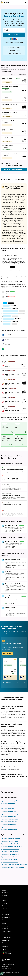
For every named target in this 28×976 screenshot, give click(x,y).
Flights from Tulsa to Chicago (9, 811)
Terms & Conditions (6, 968)
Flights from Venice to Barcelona (9, 854)
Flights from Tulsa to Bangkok (9, 801)
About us (4, 906)
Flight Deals (5, 893)
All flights (4, 903)
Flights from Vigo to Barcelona (9, 859)
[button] (14, 74)
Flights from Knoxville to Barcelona (10, 844)
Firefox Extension (6, 943)
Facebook (6, 914)
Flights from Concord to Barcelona (10, 838)
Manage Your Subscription (8, 964)
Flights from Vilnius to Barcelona (9, 862)
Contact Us (5, 928)
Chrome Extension (6, 937)
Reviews (4, 900)
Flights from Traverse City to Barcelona (11, 846)
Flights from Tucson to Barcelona (10, 849)
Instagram (7, 917)
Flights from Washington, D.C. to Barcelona (12, 867)
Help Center (5, 926)
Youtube (6, 920)
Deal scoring (5, 908)
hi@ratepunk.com (6, 931)
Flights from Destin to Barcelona (9, 841)
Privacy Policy (5, 966)
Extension (4, 895)
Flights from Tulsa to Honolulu (9, 821)
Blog (3, 898)
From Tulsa (8, 7)
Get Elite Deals (7, 653)
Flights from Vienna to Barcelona (10, 857)
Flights (2, 7)
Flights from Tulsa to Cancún (8, 808)
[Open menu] (25, 2)
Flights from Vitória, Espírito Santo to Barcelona (14, 864)
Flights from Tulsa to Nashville (9, 829)
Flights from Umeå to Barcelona (9, 851)
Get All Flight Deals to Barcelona (13, 169)
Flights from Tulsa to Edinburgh (9, 819)
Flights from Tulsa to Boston (8, 806)
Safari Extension (6, 940)
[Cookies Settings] (2, 973)
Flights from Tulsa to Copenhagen (10, 814)
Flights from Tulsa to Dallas (8, 816)
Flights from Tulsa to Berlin (8, 803)
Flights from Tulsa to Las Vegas (9, 827)
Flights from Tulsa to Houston (9, 824)
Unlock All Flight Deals (14, 35)
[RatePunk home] (5, 2)
